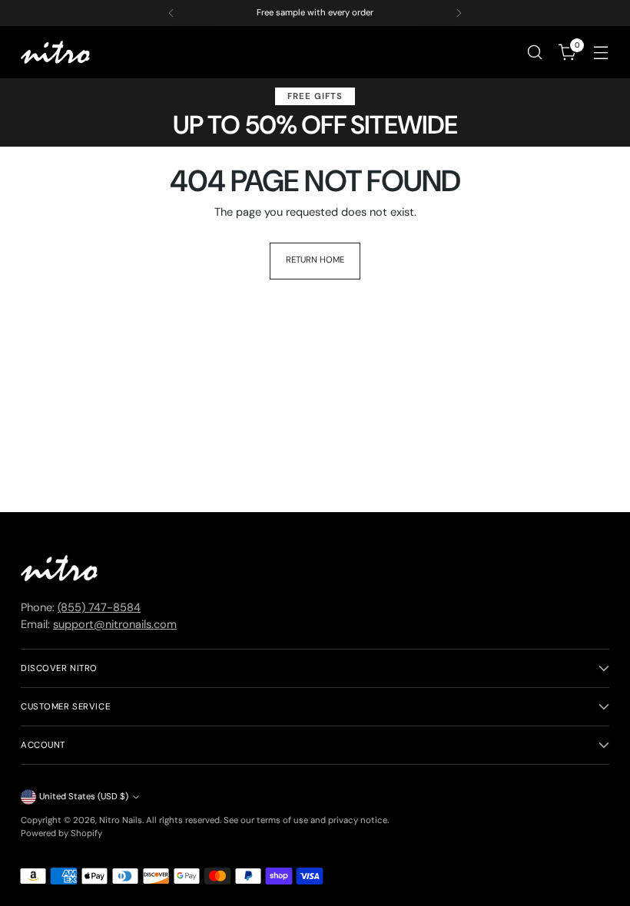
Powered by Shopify (61, 833)
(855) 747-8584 (99, 607)
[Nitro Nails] (55, 52)
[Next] (459, 13)
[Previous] (171, 13)
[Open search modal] (535, 52)
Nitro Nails (120, 820)
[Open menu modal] (601, 52)
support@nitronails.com (115, 624)
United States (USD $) (83, 796)
